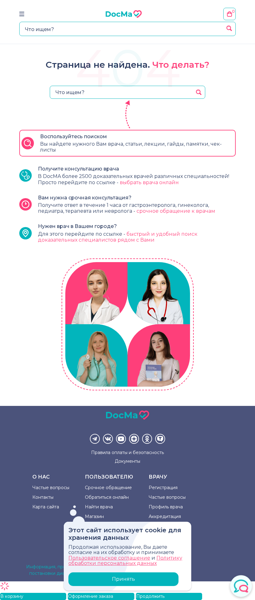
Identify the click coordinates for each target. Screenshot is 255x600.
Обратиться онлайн (107, 497)
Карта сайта (45, 507)
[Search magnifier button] (229, 28)
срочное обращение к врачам (176, 211)
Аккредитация (165, 516)
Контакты (42, 497)
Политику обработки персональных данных (125, 560)
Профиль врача (166, 507)
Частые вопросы (50, 487)
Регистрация (163, 487)
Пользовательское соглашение (109, 558)
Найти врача (99, 507)
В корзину (11, 596)
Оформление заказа (90, 596)
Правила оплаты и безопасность (127, 452)
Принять (123, 579)
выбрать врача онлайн (149, 182)
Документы (127, 461)
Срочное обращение (108, 487)
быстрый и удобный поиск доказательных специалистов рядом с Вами (117, 237)
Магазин (94, 516)
